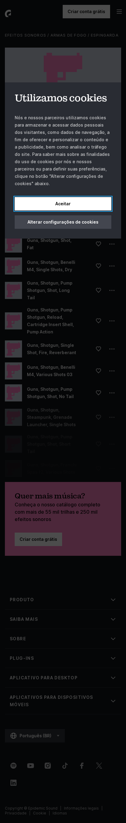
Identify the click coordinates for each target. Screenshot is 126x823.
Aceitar (63, 203)
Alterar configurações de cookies (63, 222)
